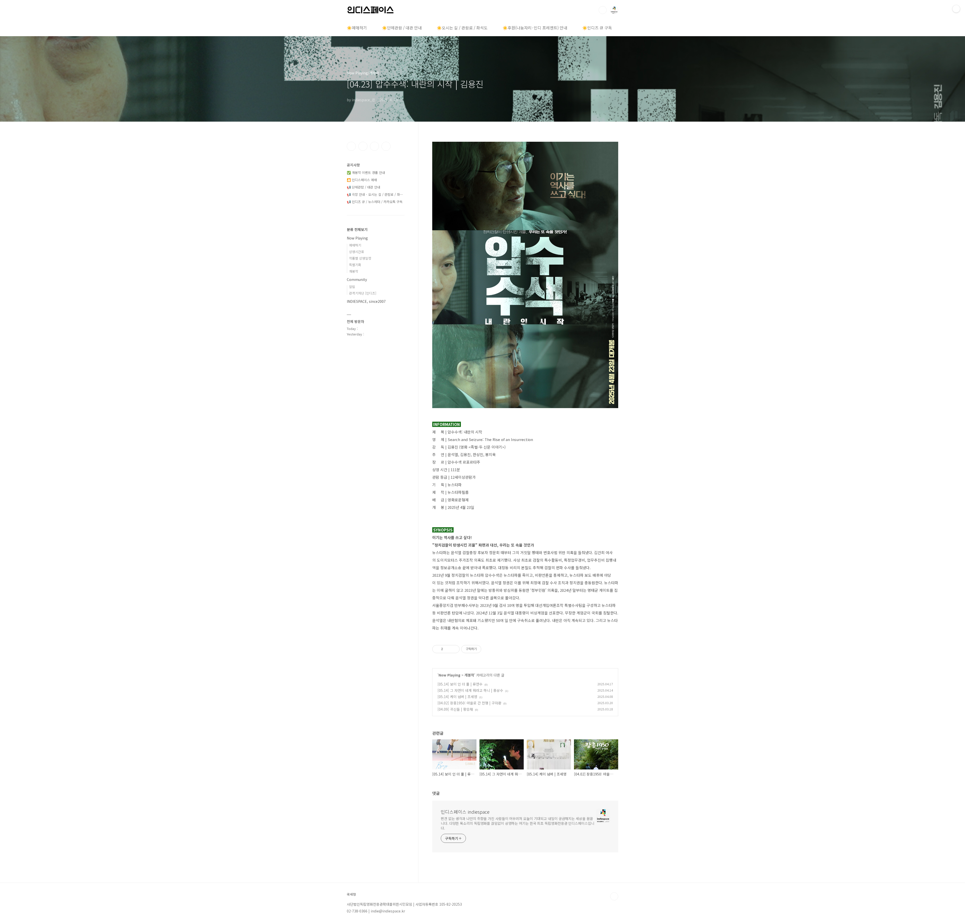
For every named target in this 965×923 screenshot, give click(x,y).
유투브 (386, 146)
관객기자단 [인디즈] (362, 293)
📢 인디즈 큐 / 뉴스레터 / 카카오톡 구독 (375, 201)
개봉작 (469, 674)
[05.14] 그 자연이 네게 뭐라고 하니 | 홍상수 (470, 690)
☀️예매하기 (357, 28)
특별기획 (355, 264)
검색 (602, 10)
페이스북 (351, 146)
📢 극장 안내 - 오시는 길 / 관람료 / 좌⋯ (375, 194)
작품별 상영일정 (360, 258)
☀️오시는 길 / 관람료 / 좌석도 (462, 28)
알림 (352, 286)
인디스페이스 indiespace (465, 812)
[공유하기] (448, 649)
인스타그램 (362, 146)
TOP (614, 896)
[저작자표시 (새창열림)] (483, 649)
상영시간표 (356, 251)
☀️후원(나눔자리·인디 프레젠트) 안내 (535, 28)
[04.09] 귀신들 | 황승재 (455, 709)
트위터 (374, 146)
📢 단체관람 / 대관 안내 (363, 187)
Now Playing (449, 674)
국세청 (351, 894)
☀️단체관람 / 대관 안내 (402, 28)
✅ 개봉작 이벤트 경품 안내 (366, 172)
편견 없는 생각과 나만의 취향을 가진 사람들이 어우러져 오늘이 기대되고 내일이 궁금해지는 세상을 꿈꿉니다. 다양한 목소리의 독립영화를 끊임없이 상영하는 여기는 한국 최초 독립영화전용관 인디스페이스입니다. (517, 823)
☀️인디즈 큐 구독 (597, 28)
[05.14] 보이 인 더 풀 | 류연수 (460, 684)
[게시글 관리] (454, 649)
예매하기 (355, 245)
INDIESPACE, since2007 (366, 301)
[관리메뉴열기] (956, 9)
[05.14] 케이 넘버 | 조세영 (457, 696)
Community (357, 279)
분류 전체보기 (357, 229)
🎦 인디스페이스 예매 (362, 179)
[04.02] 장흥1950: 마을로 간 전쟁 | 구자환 (469, 702)
